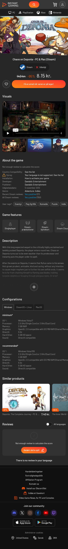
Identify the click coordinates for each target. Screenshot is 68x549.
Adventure (29, 191)
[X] (22, 513)
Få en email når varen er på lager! (39, 84)
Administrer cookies (34, 532)
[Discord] (14, 513)
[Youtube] (46, 513)
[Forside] (10, 4)
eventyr (18, 204)
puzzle (55, 204)
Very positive (31, 194)
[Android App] (45, 522)
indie (64, 204)
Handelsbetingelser (34, 471)
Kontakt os (34, 484)
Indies (37, 191)
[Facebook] (38, 513)
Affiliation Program (34, 479)
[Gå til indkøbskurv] (55, 4)
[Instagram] (30, 513)
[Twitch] (54, 513)
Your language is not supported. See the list (44, 175)
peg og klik (31, 204)
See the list (30, 172)
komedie (44, 204)
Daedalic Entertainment (35, 181)
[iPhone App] (23, 522)
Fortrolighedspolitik (34, 475)
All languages (60, 424)
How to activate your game (37, 178)
